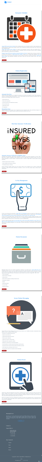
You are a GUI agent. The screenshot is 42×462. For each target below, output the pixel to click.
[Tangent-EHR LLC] (8, 2)
